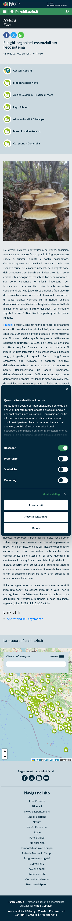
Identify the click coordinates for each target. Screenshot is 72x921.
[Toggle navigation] (61, 656)
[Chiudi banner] (67, 389)
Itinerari (37, 806)
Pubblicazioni (37, 842)
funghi (9, 324)
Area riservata (48, 914)
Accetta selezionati (36, 516)
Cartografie (37, 863)
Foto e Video (37, 837)
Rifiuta (36, 528)
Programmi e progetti (37, 858)
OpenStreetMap (51, 759)
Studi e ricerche (37, 874)
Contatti (20, 914)
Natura (9, 20)
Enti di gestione (37, 816)
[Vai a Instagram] (39, 778)
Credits (32, 914)
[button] (27, 688)
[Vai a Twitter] (32, 778)
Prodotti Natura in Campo (37, 847)
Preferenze (56, 911)
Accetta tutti (36, 505)
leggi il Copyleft (43, 905)
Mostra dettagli (52, 494)
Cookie (42, 911)
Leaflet (37, 759)
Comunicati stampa (37, 879)
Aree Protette (37, 801)
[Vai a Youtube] (46, 778)
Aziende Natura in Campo (37, 853)
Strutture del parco (37, 884)
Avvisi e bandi (37, 868)
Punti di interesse (37, 827)
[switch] (63, 458)
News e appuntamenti (37, 811)
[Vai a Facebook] (25, 778)
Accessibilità (16, 911)
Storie (37, 832)
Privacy (30, 911)
